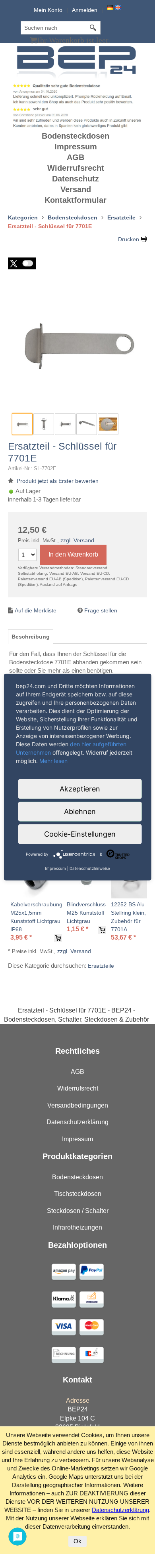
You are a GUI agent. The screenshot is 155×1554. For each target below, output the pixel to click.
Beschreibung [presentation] (31, 636)
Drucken (128, 239)
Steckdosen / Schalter (77, 1210)
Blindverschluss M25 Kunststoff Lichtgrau (86, 912)
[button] (22, 263)
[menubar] (77, 168)
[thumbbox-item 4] (86, 424)
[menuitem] (77, 136)
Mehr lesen (53, 760)
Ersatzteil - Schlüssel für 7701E (62, 451)
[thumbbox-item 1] (22, 424)
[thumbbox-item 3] (65, 424)
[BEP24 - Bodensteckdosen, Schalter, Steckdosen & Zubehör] (77, 62)
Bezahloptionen (77, 1245)
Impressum (75, 146)
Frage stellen (100, 610)
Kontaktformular (76, 200)
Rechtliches (77, 1051)
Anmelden (84, 10)
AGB (75, 157)
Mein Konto (48, 10)
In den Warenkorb (73, 554)
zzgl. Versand (77, 540)
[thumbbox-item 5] (108, 424)
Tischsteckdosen (77, 1193)
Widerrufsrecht (75, 168)
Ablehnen (80, 811)
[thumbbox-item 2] (43, 424)
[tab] (30, 636)
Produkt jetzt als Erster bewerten (58, 481)
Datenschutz (75, 178)
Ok (77, 1541)
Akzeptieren (80, 788)
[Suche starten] (93, 27)
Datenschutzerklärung (77, 1122)
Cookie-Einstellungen (80, 833)
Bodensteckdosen (75, 136)
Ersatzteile (101, 966)
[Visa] (64, 1271)
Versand (75, 189)
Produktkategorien (77, 1156)
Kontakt (77, 1379)
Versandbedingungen (77, 1105)
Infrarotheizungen (77, 1227)
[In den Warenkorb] (58, 938)
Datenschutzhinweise (90, 868)
